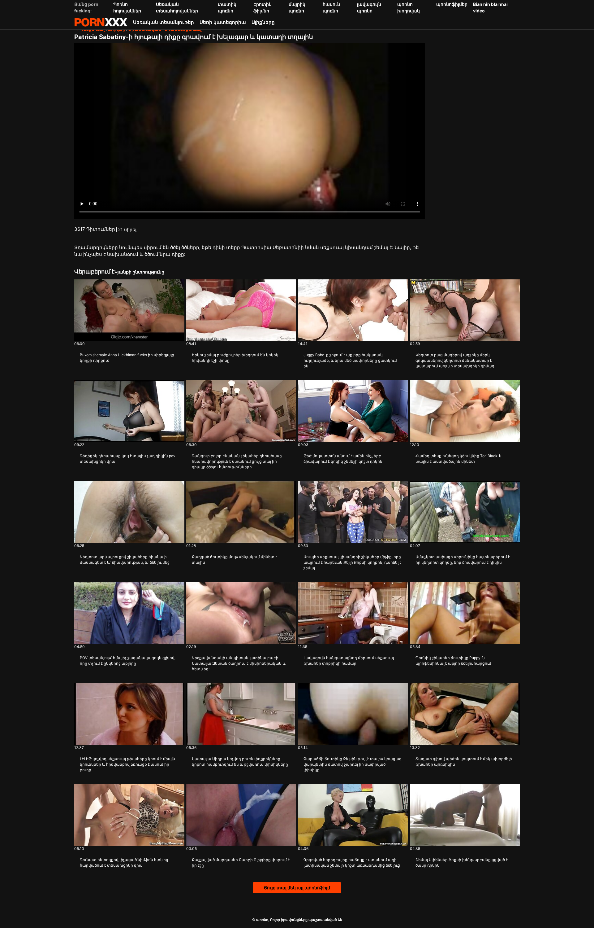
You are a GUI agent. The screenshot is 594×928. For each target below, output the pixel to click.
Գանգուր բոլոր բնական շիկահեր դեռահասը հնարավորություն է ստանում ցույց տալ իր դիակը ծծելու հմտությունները (237, 461)
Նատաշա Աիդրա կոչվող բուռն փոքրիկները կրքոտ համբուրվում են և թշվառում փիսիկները (240, 761)
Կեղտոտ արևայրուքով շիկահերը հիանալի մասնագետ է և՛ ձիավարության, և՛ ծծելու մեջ (125, 559)
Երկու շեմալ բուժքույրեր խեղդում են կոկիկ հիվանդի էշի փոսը (235, 357)
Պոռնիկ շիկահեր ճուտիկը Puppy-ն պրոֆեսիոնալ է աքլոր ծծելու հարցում (453, 660)
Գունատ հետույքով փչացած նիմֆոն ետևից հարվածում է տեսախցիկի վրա (124, 862)
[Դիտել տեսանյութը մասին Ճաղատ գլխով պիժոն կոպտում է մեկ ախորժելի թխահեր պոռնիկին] (465, 714)
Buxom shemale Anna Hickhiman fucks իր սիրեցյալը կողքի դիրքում (127, 357)
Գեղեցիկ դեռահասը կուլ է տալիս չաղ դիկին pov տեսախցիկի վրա (127, 458)
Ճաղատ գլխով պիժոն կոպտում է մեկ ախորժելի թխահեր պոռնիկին (463, 761)
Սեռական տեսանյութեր (163, 22)
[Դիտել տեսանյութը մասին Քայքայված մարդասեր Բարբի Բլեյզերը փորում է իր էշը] (241, 815)
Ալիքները (263, 22)
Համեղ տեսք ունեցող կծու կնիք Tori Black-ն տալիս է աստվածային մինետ (458, 458)
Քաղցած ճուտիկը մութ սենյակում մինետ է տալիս (234, 559)
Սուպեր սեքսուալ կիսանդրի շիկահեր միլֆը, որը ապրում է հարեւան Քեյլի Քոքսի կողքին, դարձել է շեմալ (352, 562)
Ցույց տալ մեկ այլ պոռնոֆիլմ (297, 887)
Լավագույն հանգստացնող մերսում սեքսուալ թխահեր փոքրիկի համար (348, 660)
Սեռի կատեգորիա (223, 22)
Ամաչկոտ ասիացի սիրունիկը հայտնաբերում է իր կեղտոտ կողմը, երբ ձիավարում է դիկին (462, 559)
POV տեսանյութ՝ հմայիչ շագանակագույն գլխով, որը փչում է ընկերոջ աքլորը (127, 660)
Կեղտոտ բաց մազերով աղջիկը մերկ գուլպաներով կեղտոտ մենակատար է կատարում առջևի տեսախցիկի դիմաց (454, 360)
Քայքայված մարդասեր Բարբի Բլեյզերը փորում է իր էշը (241, 862)
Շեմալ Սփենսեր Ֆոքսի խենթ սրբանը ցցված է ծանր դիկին (461, 862)
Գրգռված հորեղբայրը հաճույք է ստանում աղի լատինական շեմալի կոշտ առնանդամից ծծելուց (351, 862)
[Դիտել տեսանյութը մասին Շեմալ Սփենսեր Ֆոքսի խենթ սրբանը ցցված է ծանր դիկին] (465, 815)
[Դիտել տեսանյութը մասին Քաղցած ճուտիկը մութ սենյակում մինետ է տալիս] (241, 512)
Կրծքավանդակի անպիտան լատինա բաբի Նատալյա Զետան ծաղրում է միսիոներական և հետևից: (239, 663)
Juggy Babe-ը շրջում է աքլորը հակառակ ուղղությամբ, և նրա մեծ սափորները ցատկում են (350, 360)
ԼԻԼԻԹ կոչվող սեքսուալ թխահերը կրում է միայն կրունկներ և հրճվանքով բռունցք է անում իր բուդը (127, 764)
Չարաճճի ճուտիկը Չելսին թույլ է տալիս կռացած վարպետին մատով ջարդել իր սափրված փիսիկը (352, 764)
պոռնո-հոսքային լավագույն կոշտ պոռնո (100, 22)
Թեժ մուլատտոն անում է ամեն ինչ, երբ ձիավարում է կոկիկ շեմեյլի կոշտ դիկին (342, 458)
